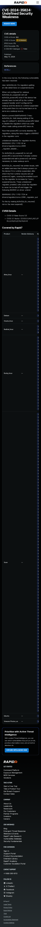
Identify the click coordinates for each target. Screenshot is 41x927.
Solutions (7, 778)
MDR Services (9, 775)
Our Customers (10, 811)
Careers (7, 819)
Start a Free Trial (10, 786)
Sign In (6, 851)
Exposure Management (13, 773)
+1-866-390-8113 (10, 873)
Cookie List (7, 916)
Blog (5, 829)
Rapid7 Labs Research (12, 836)
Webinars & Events (11, 834)
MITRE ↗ (7, 70)
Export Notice (8, 910)
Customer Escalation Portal (14, 864)
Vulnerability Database (12, 839)
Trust (5, 913)
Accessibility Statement (11, 919)
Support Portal (10, 853)
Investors (7, 816)
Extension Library (11, 859)
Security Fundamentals (13, 841)
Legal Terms (7, 904)
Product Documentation (13, 856)
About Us (7, 804)
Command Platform (11, 770)
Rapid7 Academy (10, 861)
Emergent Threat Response (15, 831)
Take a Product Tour (12, 789)
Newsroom (8, 809)
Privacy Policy (8, 907)
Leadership (8, 806)
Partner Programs (11, 814)
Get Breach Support (12, 791)
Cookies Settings (9, 923)
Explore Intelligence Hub (17, 750)
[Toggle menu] (37, 2)
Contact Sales (9, 794)
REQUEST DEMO (9, 24)
